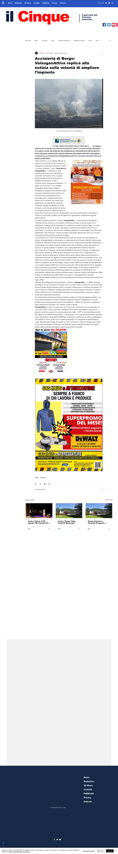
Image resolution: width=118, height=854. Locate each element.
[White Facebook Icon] (54, 839)
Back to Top (3, 846)
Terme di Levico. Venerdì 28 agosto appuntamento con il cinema (97, 522)
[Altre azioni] (102, 53)
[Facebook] (104, 25)
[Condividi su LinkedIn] (45, 484)
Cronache (44, 40)
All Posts (28, 40)
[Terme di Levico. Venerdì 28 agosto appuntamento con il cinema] (99, 510)
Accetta (110, 851)
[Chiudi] (116, 851)
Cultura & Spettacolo (64, 40)
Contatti (88, 789)
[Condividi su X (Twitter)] (40, 484)
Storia (90, 40)
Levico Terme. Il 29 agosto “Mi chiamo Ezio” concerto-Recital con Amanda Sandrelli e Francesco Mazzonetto (39, 522)
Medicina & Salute (79, 40)
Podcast (88, 802)
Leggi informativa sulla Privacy (21, 852)
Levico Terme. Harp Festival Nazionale (67, 522)
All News (88, 785)
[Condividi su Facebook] (36, 484)
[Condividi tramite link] (49, 484)
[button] (110, 40)
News (36, 40)
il (37, 16)
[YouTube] (113, 25)
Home (87, 777)
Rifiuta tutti (100, 851)
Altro (97, 40)
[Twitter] (109, 25)
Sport (52, 40)
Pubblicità (89, 794)
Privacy (87, 798)
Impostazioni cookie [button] (88, 851)
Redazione (89, 781)
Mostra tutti (109, 499)
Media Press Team (60, 807)
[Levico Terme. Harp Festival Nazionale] (69, 510)
